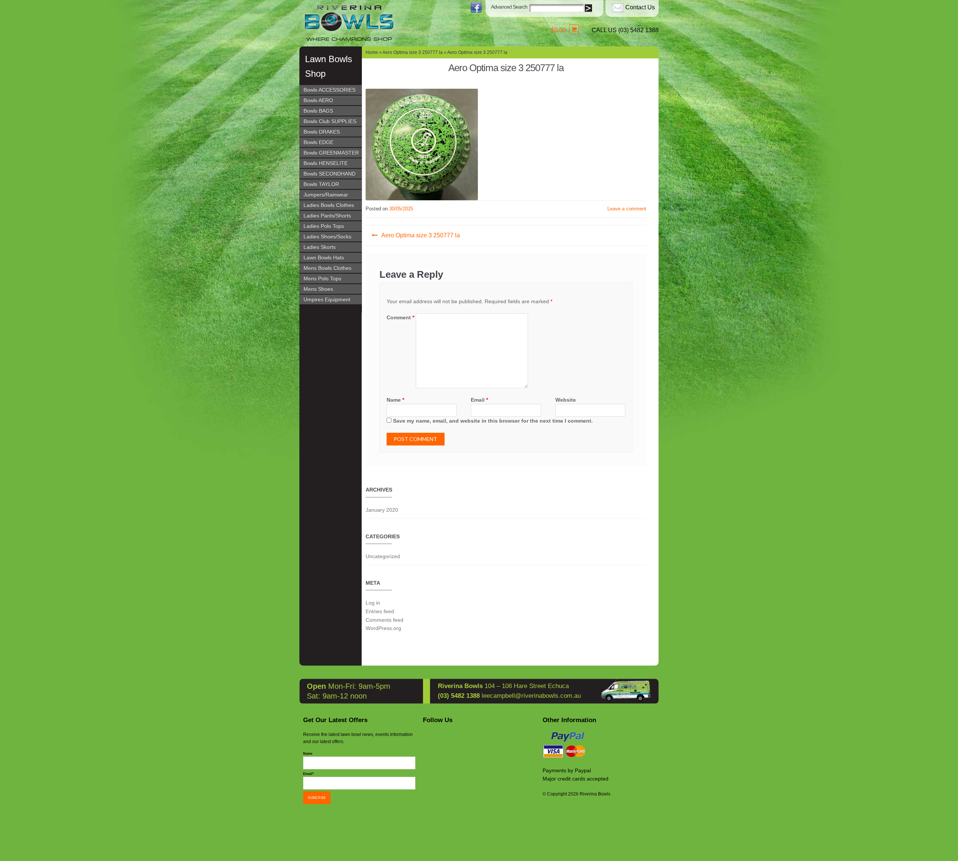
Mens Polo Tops (322, 279)
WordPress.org (383, 628)
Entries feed (380, 611)
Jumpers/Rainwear (325, 195)
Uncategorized (383, 556)
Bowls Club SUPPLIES (329, 121)
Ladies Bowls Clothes (328, 205)
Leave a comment (626, 209)
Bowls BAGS (318, 111)
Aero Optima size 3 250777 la (412, 52)
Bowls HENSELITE (325, 163)
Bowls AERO (318, 100)
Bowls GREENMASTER (331, 153)
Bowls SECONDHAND (329, 174)
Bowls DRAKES (321, 132)
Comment (400, 317)
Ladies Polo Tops (323, 226)
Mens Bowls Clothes (327, 268)
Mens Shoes (318, 289)
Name (395, 400)
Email (479, 400)
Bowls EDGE (318, 142)
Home (372, 52)
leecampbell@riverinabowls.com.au (531, 695)
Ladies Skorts (319, 247)
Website (565, 400)
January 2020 (382, 510)
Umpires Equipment (326, 299)
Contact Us (640, 7)
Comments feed (384, 620)
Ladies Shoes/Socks (327, 237)
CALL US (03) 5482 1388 (625, 30)
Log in (373, 603)
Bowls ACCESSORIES (329, 90)
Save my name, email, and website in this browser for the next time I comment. (493, 421)
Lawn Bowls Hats (323, 258)
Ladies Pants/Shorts (327, 216)
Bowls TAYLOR (321, 184)
